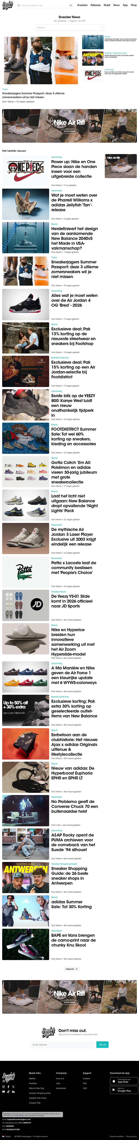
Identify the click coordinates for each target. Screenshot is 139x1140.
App (125, 5)
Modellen (33, 1083)
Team (5, 89)
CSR (85, 1088)
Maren (11, 101)
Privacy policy (131, 1136)
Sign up (102, 1044)
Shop (134, 5)
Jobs (58, 1083)
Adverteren (61, 1088)
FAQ (85, 1083)
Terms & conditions (117, 1136)
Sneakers (82, 5)
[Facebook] (8, 1086)
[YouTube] (3, 1091)
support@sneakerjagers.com (19, 1119)
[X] (13, 1086)
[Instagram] (3, 1086)
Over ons (60, 1078)
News (116, 5)
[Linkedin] (13, 1091)
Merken (32, 1078)
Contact (86, 1078)
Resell (107, 5)
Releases (95, 5)
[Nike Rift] (69, 126)
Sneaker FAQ (34, 1103)
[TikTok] (8, 1091)
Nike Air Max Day (36, 1088)
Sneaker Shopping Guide (40, 1093)
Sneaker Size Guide (37, 1098)
